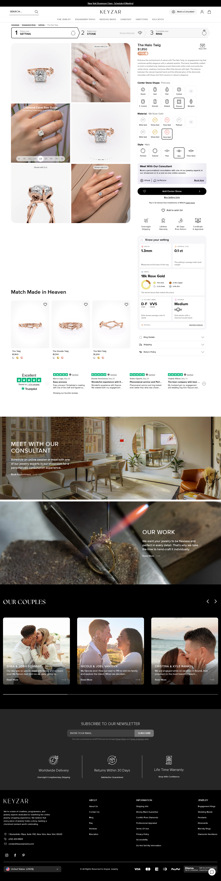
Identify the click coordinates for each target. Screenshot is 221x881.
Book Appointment (21, 474)
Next (126, 73)
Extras (142, 53)
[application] (212, 872)
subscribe (144, 733)
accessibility (142, 839)
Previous (74, 73)
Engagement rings (29, 25)
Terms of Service (137, 739)
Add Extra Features (196, 325)
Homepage (15, 25)
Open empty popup (44, 32)
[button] (64, 19)
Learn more (190, 203)
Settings (41, 25)
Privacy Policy (120, 739)
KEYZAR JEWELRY (103, 11)
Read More (148, 556)
